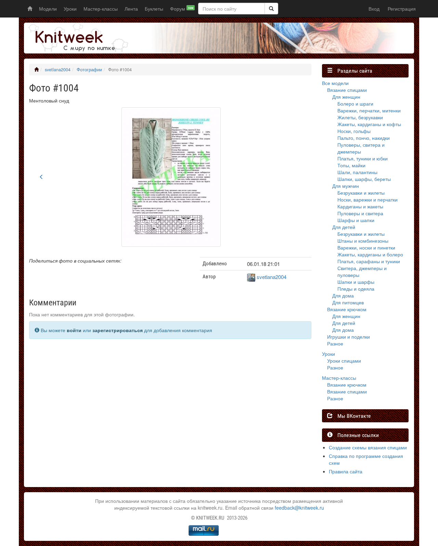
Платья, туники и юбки (362, 158)
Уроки (70, 8)
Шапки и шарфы (355, 281)
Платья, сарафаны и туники (368, 261)
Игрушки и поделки (348, 336)
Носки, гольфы (354, 131)
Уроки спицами (344, 360)
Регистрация (402, 8)
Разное (335, 343)
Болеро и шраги (355, 103)
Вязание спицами (347, 89)
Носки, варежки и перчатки (367, 199)
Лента (131, 8)
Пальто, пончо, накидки (363, 137)
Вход (374, 8)
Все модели (335, 83)
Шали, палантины (357, 172)
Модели (48, 8)
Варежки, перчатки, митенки (369, 110)
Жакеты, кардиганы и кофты (369, 124)
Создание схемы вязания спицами (368, 447)
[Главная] (36, 69)
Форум (181, 8)
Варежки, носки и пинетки (366, 247)
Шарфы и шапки (355, 220)
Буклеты (154, 8)
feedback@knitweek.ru (299, 507)
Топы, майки (351, 165)
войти (74, 330)
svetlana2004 (57, 69)
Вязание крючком (346, 309)
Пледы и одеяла (355, 288)
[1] (271, 8)
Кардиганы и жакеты (360, 206)
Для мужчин (345, 185)
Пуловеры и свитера (360, 213)
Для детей (343, 226)
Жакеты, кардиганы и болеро (370, 254)
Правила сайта (345, 471)
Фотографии (89, 69)
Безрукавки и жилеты (361, 192)
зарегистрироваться (117, 330)
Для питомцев (348, 302)
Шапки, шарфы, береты (364, 178)
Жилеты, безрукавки (360, 117)
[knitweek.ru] (77, 38)
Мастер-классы (100, 8)
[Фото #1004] (171, 176)
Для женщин (346, 96)
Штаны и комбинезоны (362, 240)
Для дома (343, 295)
